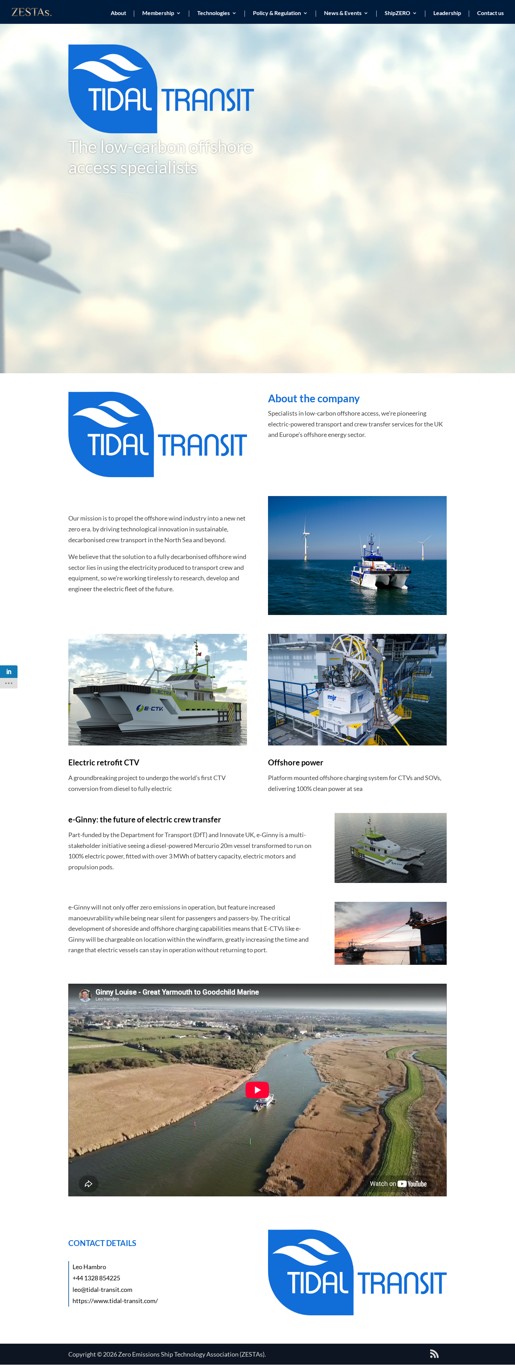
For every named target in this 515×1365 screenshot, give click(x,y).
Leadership (447, 13)
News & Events (343, 13)
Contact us (490, 13)
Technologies (213, 13)
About (118, 13)
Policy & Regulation (277, 13)
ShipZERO (397, 13)
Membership (158, 13)
